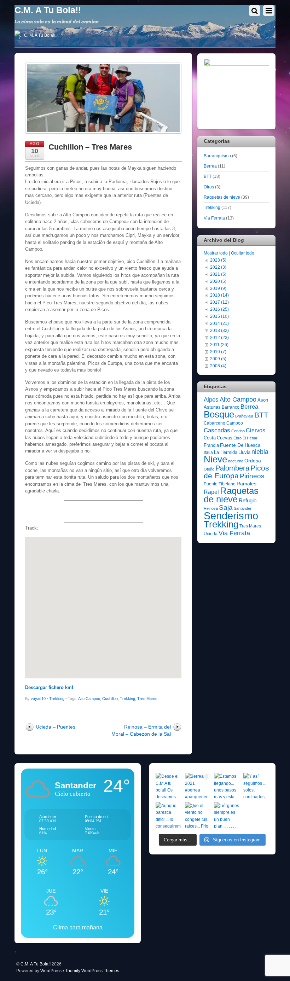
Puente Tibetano (220, 483)
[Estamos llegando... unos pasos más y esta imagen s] (227, 786)
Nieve (215, 459)
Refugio (247, 500)
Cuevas (224, 437)
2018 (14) (219, 295)
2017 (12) (219, 302)
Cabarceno (214, 423)
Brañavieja (244, 416)
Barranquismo (217, 155)
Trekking (56, 698)
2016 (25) (219, 309)
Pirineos (252, 476)
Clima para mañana (78, 927)
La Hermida (225, 452)
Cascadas (217, 430)
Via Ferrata (214, 218)
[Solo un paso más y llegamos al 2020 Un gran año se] (256, 815)
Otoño (209, 469)
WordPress (51, 970)
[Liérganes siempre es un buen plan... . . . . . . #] (227, 815)
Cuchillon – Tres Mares (90, 146)
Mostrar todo (216, 253)
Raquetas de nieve (222, 197)
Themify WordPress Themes (92, 970)
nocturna (235, 461)
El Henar (250, 438)
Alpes (211, 399)
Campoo (234, 423)
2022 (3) (218, 267)
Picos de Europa (236, 472)
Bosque (219, 414)
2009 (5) (218, 358)
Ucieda (211, 533)
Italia (208, 452)
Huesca (252, 445)
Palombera (232, 468)
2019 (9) (218, 288)
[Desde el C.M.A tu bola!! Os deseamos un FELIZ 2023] (168, 786)
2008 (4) (218, 365)
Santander (242, 508)
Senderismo (231, 515)
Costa (210, 437)
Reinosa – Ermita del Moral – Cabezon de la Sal (141, 730)
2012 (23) (219, 337)
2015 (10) (219, 316)
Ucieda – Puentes (55, 727)
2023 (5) (218, 260)
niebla (259, 451)
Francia (211, 445)
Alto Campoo (89, 698)
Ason (262, 400)
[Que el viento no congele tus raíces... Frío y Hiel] (198, 815)
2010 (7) (218, 351)
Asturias (212, 407)
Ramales (246, 483)
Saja (226, 507)
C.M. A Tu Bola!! (36, 964)
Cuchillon (110, 698)
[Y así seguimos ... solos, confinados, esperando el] (256, 786)
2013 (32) (219, 330)
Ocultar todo (242, 253)
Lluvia (244, 452)
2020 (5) (218, 281)
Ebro (237, 438)
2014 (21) (219, 323)
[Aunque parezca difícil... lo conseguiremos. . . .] (168, 815)
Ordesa (252, 460)
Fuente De (232, 445)
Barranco (230, 407)
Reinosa (211, 508)
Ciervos (255, 430)
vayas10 (38, 698)
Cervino (238, 431)
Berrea (210, 166)
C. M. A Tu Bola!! (39, 35)
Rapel (211, 492)
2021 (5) (218, 274)
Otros (209, 187)
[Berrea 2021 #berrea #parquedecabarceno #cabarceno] (198, 786)
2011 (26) (219, 344)
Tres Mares (147, 698)
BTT (207, 176)
